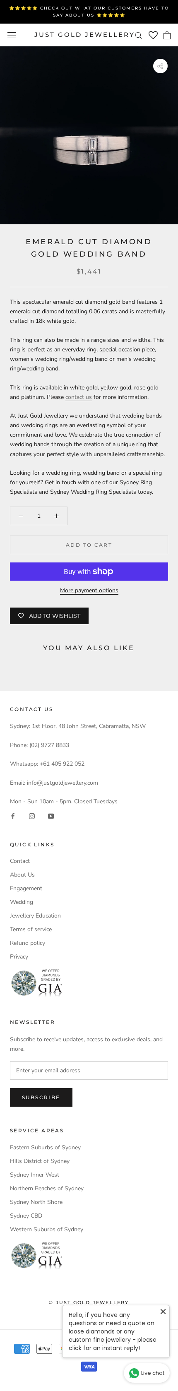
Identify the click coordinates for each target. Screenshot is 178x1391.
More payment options (89, 590)
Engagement (26, 888)
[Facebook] (13, 816)
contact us (78, 397)
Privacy (19, 957)
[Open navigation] (11, 35)
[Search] (138, 34)
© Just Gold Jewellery (89, 1302)
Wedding (21, 902)
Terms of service (31, 929)
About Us (22, 875)
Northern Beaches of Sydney (47, 1188)
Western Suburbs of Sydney (46, 1229)
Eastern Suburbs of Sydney (45, 1147)
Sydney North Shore (36, 1202)
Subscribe (41, 1097)
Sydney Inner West (34, 1175)
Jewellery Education (35, 916)
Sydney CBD (26, 1216)
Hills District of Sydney (40, 1161)
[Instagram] (32, 816)
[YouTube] (51, 816)
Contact (20, 861)
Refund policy (27, 943)
